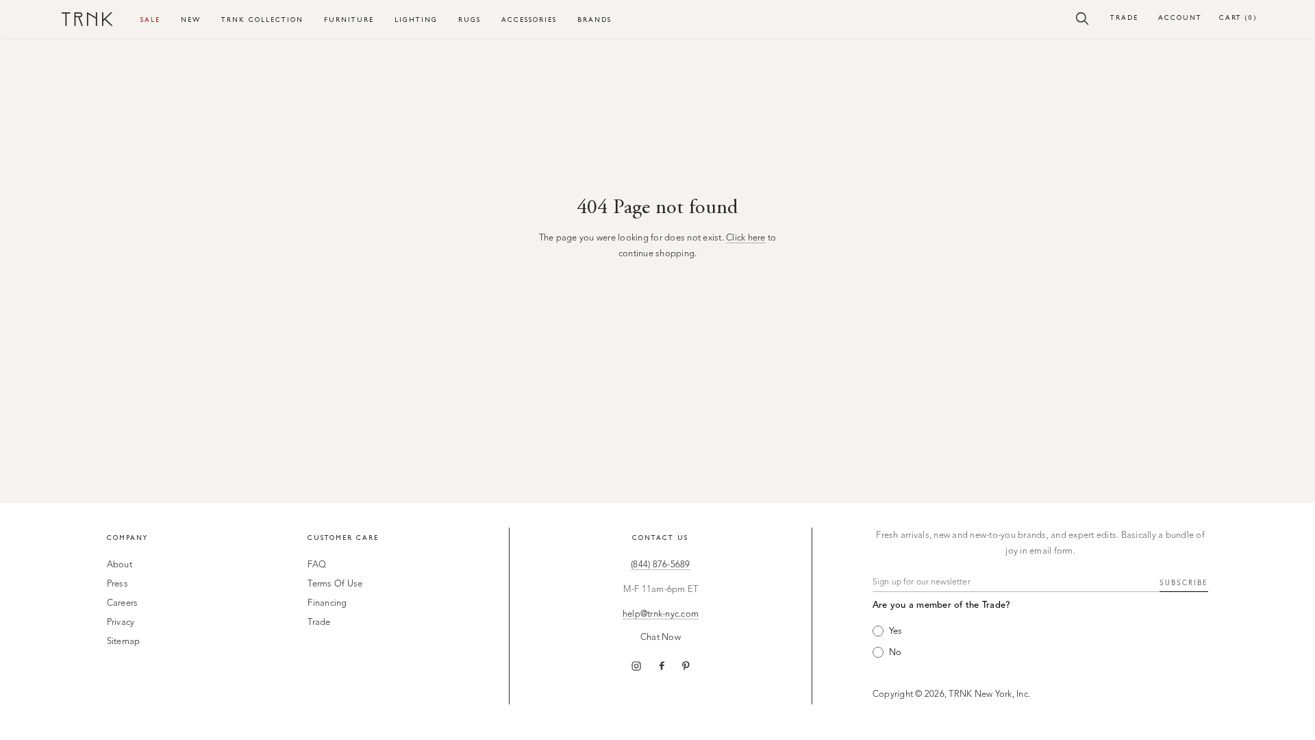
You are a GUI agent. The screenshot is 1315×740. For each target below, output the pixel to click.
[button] (1082, 18)
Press (117, 584)
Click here (746, 238)
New (191, 19)
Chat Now (660, 637)
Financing (327, 603)
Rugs (469, 19)
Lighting (416, 19)
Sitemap (123, 641)
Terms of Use (335, 584)
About (119, 564)
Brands (594, 19)
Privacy (121, 622)
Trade (1124, 17)
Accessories (529, 19)
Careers (122, 603)
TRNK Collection (262, 19)
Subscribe (1184, 583)
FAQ (317, 564)
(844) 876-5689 (660, 564)
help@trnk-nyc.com (661, 614)
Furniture (349, 19)
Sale (150, 19)
